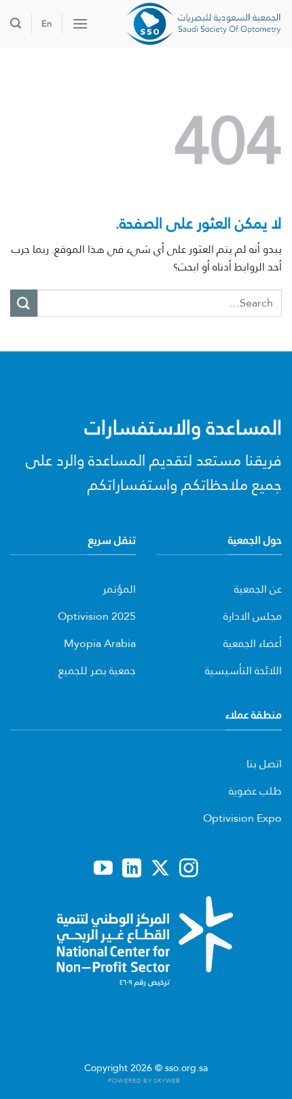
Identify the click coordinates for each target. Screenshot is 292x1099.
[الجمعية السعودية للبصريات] (190, 24)
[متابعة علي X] (160, 869)
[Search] (15, 23)
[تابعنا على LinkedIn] (131, 869)
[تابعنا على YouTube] (103, 869)
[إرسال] (23, 303)
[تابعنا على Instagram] (188, 869)
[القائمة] (80, 23)
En (46, 23)
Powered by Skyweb (144, 1080)
